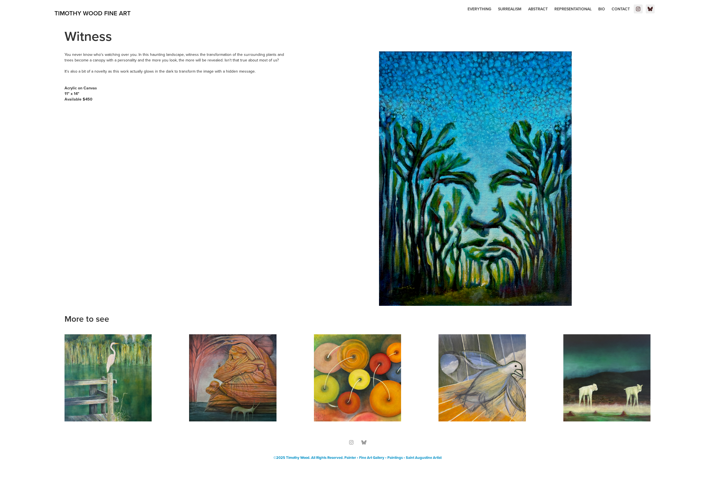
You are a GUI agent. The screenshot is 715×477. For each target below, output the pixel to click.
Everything (479, 9)
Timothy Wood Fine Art (92, 13)
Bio (601, 9)
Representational (573, 9)
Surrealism (509, 9)
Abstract (538, 9)
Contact (621, 9)
